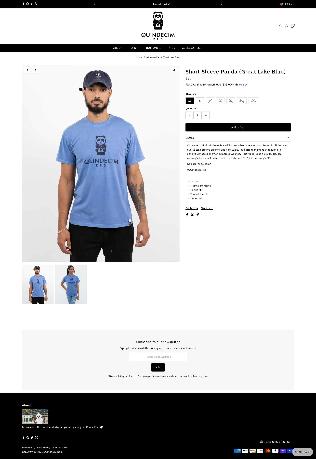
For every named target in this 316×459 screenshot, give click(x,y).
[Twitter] (36, 4)
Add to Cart (238, 127)
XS (189, 100)
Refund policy (28, 447)
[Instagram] (27, 4)
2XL (243, 101)
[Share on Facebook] (187, 215)
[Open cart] (292, 26)
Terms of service (59, 447)
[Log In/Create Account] (286, 26)
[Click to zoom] (174, 70)
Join (158, 367)
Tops (133, 47)
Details (189, 137)
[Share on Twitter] (192, 215)
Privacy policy (43, 447)
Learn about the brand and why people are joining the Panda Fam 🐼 (62, 427)
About (117, 47)
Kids (172, 47)
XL (232, 101)
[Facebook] (23, 4)
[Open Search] (280, 26)
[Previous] (94, 4)
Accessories (191, 47)
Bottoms (152, 47)
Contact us (191, 208)
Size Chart (207, 208)
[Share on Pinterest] (198, 215)
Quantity (190, 108)
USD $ (287, 4)
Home (139, 57)
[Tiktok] (31, 4)
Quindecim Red (53, 451)
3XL (254, 101)
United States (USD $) (277, 442)
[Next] (221, 4)
